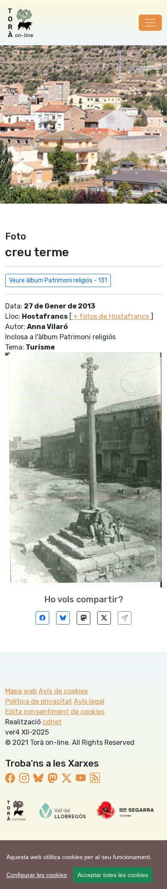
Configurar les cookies (36, 874)
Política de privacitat (38, 701)
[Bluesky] (63, 618)
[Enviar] (124, 618)
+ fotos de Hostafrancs (111, 316)
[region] (83, 864)
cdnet (52, 722)
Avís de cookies (63, 691)
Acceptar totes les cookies (113, 874)
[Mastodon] (83, 618)
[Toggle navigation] (150, 23)
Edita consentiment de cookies (54, 712)
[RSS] (95, 778)
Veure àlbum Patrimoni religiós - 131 (58, 280)
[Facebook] (42, 618)
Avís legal (89, 701)
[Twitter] (104, 618)
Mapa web (21, 691)
